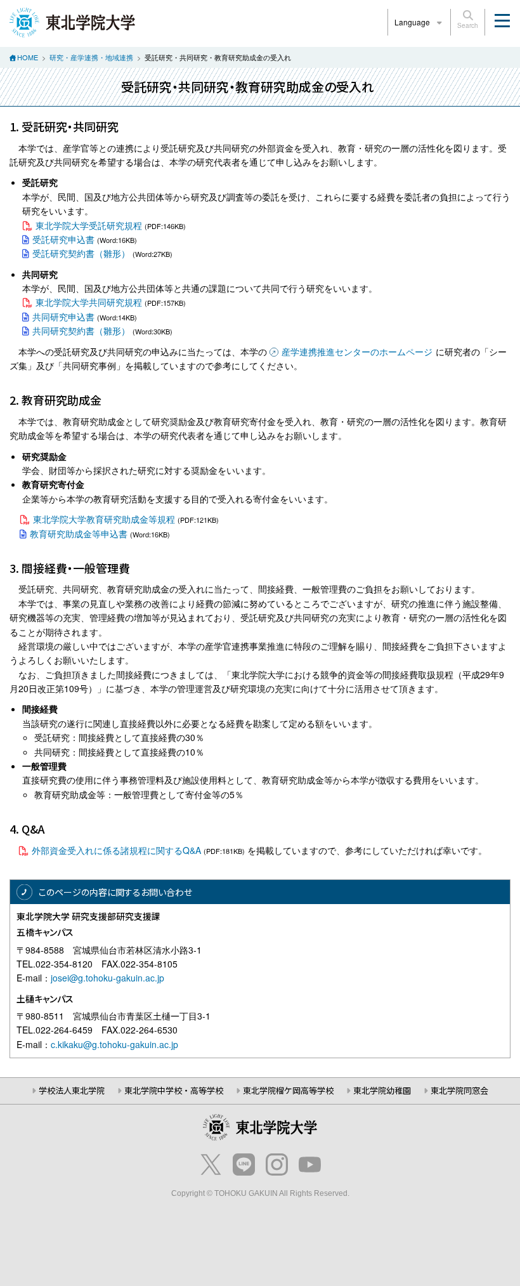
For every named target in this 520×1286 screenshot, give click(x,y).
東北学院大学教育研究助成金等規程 (104, 519)
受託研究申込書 (63, 239)
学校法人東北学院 (72, 1090)
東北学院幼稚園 (382, 1090)
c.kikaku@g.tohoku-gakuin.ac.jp (114, 1044)
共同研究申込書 (63, 316)
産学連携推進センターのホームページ (357, 351)
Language (413, 21)
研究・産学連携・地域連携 (91, 57)
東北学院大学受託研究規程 (89, 225)
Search (467, 25)
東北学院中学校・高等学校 (173, 1090)
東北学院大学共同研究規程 (89, 302)
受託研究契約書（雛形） (81, 253)
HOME (27, 57)
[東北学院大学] (72, 21)
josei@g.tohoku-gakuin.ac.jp (107, 977)
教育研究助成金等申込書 (78, 533)
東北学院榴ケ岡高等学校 (288, 1090)
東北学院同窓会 (459, 1090)
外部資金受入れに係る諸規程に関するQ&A (116, 850)
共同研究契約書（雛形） (81, 330)
